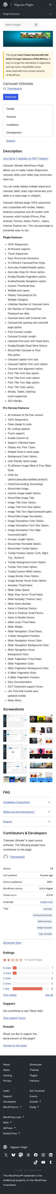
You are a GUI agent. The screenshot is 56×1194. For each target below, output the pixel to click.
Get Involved (37, 1090)
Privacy (7, 1080)
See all (49, 994)
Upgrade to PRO (27, 158)
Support (10, 140)
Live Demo (9, 158)
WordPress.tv (12, 1107)
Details (10, 108)
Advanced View (12, 942)
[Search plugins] (36, 25)
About (6, 1064)
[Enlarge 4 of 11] (22, 766)
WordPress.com (13, 1117)
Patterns (34, 1080)
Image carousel (44, 927)
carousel (48, 909)
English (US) (46, 902)
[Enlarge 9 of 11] (48, 752)
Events (33, 1096)
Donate (35, 1101)
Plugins (33, 1075)
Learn (6, 1090)
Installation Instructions (16, 802)
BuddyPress (11, 1133)
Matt (7, 1122)
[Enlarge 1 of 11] (22, 718)
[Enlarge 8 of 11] (48, 741)
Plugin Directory (11, 14)
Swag (34, 1107)
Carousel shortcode (42, 915)
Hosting (7, 1075)
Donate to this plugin (15, 1045)
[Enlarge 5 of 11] (22, 780)
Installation (12, 124)
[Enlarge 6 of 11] (48, 718)
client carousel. (45, 921)
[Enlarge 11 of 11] (48, 775)
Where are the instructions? (18, 811)
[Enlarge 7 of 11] (48, 730)
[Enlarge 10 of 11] (48, 765)
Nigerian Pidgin (18, 1147)
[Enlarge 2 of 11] (22, 733)
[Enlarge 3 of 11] (22, 748)
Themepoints (14, 88)
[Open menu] (51, 4)
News (6, 1069)
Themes (34, 1069)
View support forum (14, 1017)
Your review (9, 994)
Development (14, 132)
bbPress (9, 1128)
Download (10, 97)
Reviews (11, 116)
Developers (9, 1101)
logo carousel (45, 934)
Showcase (36, 1064)
